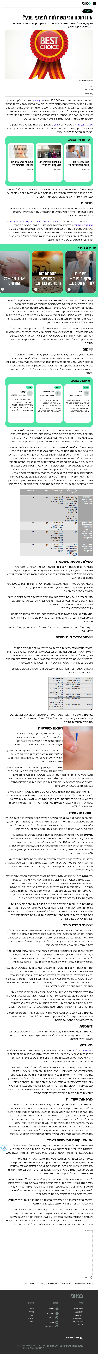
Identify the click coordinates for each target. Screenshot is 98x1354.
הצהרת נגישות (78, 1321)
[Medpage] (77, 1345)
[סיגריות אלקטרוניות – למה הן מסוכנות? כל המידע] (80, 254)
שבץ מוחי (38, 100)
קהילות (31, 1312)
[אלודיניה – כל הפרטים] (14, 254)
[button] (4, 1148)
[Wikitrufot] (53, 1346)
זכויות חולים (66, 1284)
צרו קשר (80, 1325)
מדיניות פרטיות (78, 1318)
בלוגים (31, 1321)
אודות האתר (79, 1312)
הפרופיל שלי (49, 1326)
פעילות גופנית (29, 1284)
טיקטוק (51, 1318)
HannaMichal (48, 392)
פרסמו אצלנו (78, 1309)
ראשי (32, 1309)
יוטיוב (52, 1322)
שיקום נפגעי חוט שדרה (83, 1284)
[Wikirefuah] (65, 1346)
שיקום (55, 125)
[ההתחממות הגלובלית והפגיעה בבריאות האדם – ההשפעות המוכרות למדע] (47, 254)
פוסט (86, 387)
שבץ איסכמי (52, 1284)
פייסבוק (51, 1309)
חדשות (87, 11)
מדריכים (31, 1318)
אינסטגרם (50, 1313)
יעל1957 (23, 392)
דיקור (41, 1284)
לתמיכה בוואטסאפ (72, 1338)
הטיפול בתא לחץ (82, 1050)
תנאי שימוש (79, 1315)
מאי (81, 392)
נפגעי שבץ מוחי (83, 125)
